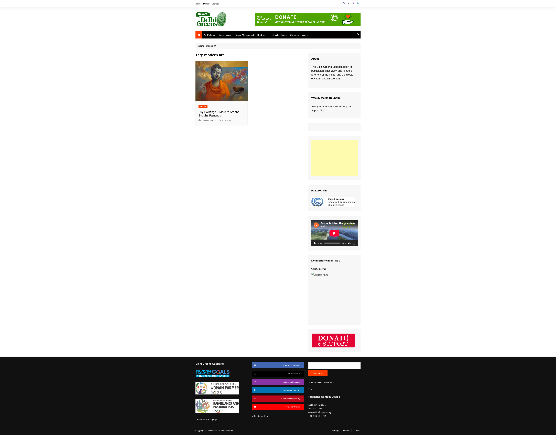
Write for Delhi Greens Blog (321, 382)
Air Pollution (209, 34)
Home (201, 45)
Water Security (225, 34)
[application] (334, 233)
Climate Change (279, 34)
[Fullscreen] (353, 243)
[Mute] (349, 243)
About (198, 3)
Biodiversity (262, 34)
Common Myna (318, 268)
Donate (206, 3)
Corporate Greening (299, 34)
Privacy (346, 430)
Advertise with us (260, 416)
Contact (215, 3)
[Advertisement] (334, 158)
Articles (203, 106)
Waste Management (245, 34)
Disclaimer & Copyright (206, 419)
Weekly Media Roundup (326, 98)
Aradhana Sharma (208, 120)
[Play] (315, 243)
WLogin (336, 430)
